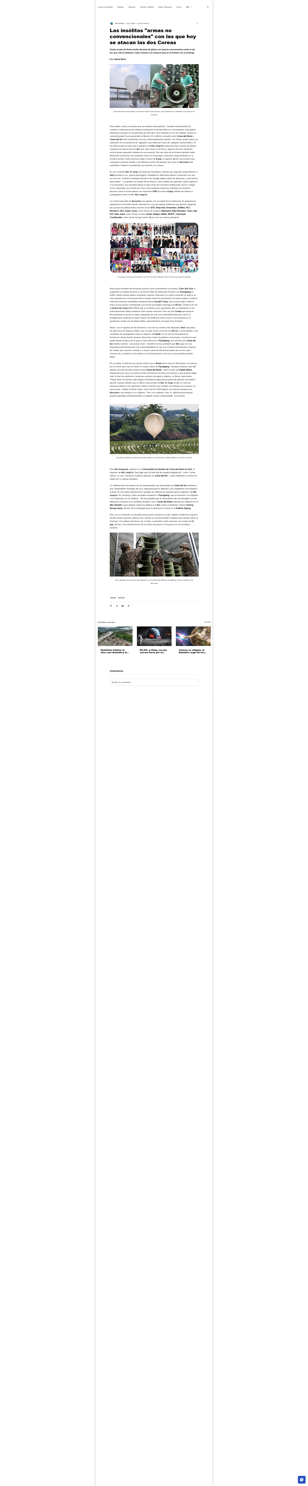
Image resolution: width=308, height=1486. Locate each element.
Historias (131, 7)
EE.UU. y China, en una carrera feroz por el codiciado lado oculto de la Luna (153, 651)
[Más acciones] (197, 23)
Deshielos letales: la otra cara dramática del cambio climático (115, 651)
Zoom (179, 7)
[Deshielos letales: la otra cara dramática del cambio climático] (115, 636)
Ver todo (207, 622)
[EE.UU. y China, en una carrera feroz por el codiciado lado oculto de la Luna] (154, 636)
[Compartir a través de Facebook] (111, 606)
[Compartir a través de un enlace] (128, 606)
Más (187, 7)
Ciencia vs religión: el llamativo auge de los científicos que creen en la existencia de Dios (193, 651)
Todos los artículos (105, 7)
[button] (208, 7)
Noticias (120, 7)
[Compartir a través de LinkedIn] (123, 606)
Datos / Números (165, 7)
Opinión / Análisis (147, 7)
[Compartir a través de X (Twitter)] (117, 606)
